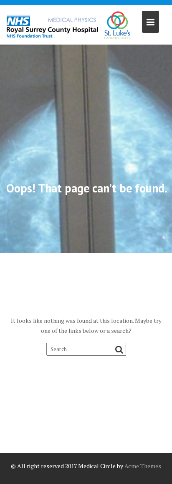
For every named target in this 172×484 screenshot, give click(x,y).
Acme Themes (142, 466)
